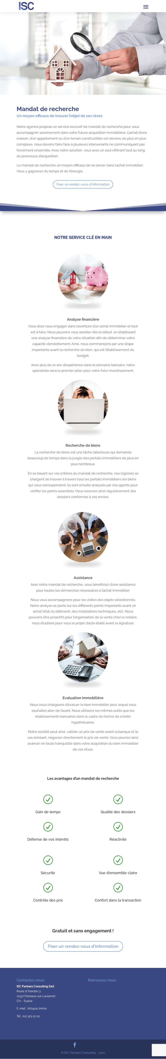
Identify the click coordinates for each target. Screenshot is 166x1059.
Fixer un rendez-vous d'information (83, 184)
